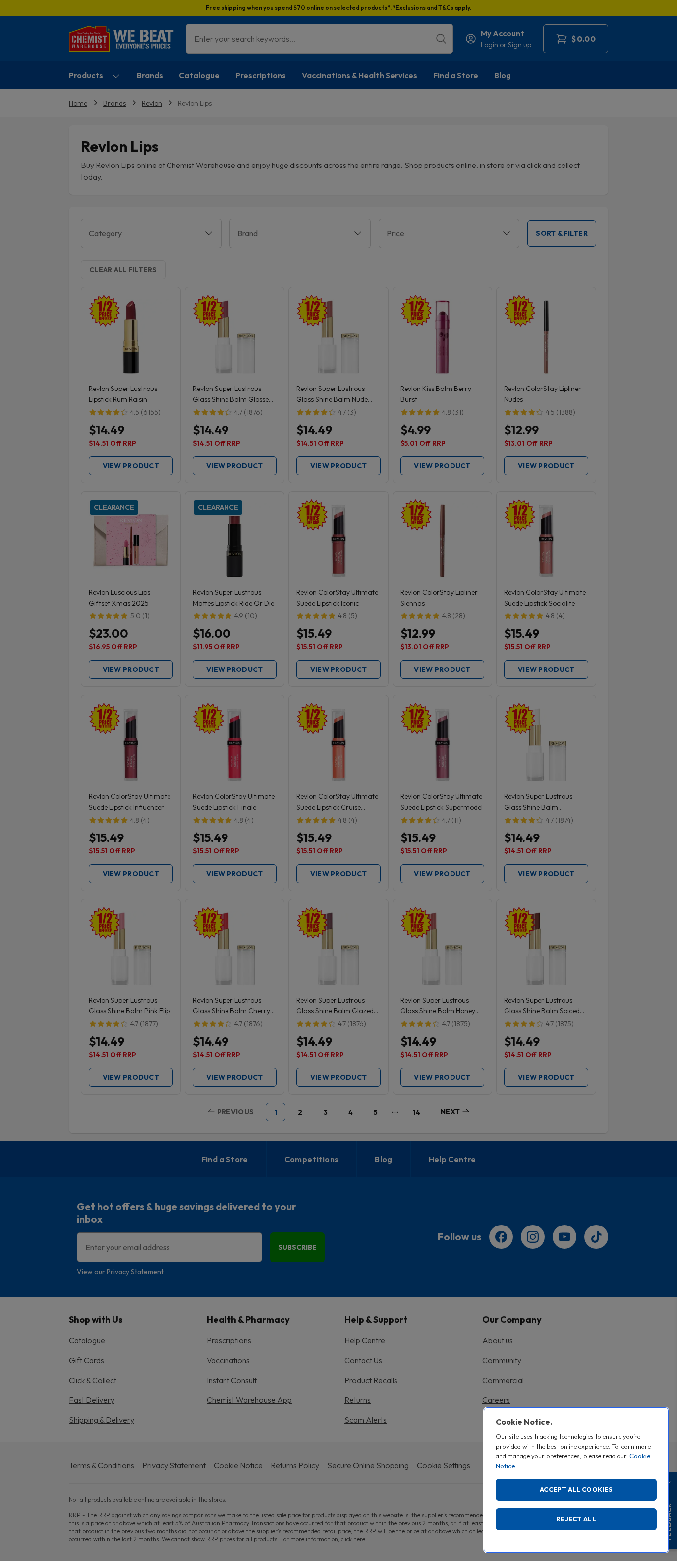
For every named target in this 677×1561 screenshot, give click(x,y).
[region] (576, 1480)
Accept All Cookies (576, 1489)
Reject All (576, 1519)
